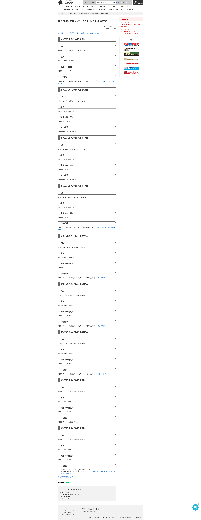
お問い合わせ (129, 9)
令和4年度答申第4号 (100, 374)
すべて (119, 2)
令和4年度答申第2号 (107, 471)
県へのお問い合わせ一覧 (66, 512)
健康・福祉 (102, 6)
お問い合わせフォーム (66, 498)
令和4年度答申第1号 (94, 471)
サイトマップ (63, 508)
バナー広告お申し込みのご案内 (68, 514)
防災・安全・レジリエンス (90, 6)
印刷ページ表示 (111, 28)
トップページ (65, 13)
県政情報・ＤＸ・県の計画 (105, 9)
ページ (124, 2)
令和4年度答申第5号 (100, 326)
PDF (129, 2)
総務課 (85, 13)
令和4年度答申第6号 (100, 278)
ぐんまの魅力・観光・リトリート (72, 6)
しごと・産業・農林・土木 (88, 9)
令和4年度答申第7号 (100, 227)
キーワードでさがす (90, 2)
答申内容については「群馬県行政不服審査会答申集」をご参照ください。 (79, 33)
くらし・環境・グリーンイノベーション (118, 6)
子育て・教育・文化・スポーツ (71, 9)
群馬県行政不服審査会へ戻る (66, 477)
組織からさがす (119, 9)
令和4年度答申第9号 (100, 81)
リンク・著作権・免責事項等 (67, 510)
